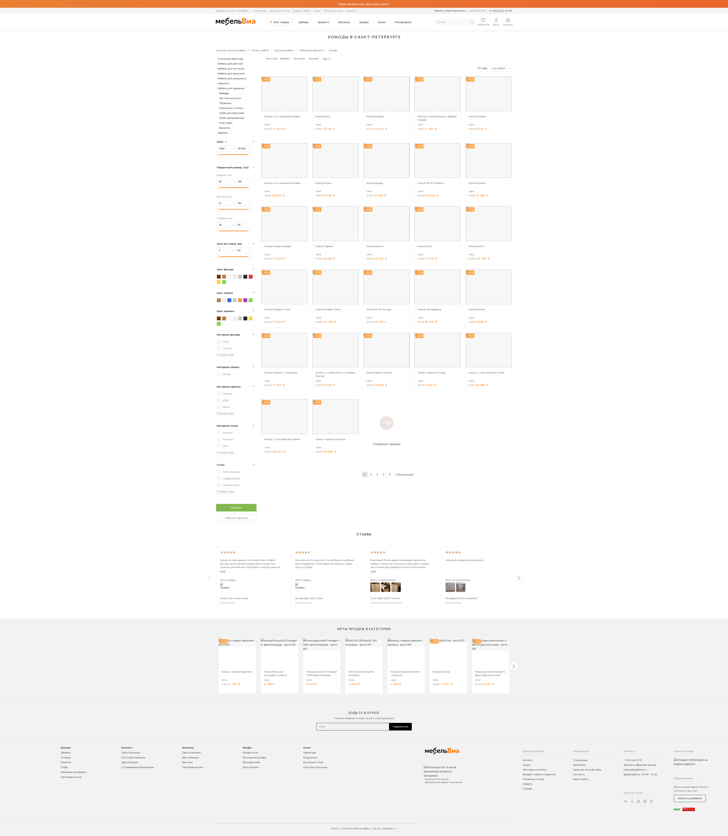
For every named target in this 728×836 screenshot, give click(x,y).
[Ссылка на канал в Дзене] (645, 801)
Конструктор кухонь (315, 767)
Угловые (66, 757)
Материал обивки (228, 367)
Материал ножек (227, 425)
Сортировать (499, 68)
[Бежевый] (235, 277)
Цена (223, 141)
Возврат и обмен (302, 10)
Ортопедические (71, 777)
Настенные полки (230, 98)
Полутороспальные (133, 757)
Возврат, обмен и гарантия (539, 774)
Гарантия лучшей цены (587, 769)
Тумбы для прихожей (231, 113)
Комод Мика (227, 602)
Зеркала (223, 132)
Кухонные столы (313, 762)
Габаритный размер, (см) (233, 167)
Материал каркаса (228, 386)
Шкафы (364, 22)
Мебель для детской (230, 63)
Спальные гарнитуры (230, 58)
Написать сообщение (690, 798)
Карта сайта (580, 779)
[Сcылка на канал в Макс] (638, 801)
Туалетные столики (231, 108)
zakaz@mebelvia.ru (635, 769)
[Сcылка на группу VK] (626, 801)
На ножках (299, 58)
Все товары (281, 22)
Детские (187, 762)
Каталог (528, 760)
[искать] (471, 22)
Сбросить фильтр (236, 518)
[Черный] (245, 277)
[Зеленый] (224, 282)
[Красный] (251, 277)
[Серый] (240, 277)
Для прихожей (251, 762)
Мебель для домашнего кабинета (232, 81)
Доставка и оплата (280, 10)
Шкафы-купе (250, 752)
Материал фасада (228, 334)
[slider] (218, 154)
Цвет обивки (225, 293)
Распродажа (403, 22)
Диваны (303, 22)
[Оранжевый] (240, 300)
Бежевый (284, 58)
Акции (317, 10)
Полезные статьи (333, 10)
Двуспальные (129, 762)
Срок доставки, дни (229, 243)
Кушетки (66, 762)
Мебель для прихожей (231, 73)
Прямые (65, 752)
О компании (260, 10)
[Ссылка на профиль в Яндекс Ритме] (651, 801)
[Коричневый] (224, 277)
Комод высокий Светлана (386, 602)
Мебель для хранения (231, 88)
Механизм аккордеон (74, 772)
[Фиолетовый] (245, 300)
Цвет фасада (225, 269)
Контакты (351, 10)
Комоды (224, 93)
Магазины (579, 765)
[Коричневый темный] (219, 277)
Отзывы (527, 788)
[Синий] (229, 300)
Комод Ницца (303, 602)
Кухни (381, 22)
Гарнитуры (309, 752)
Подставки (225, 122)
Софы (64, 767)
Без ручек (314, 58)
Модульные (310, 757)
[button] (284, 109)
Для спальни (251, 767)
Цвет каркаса (225, 311)
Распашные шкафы (254, 757)
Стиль (221, 464)
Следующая (404, 474)
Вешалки (224, 127)
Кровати (323, 22)
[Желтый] (219, 282)
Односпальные (130, 752)
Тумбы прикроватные (231, 118)
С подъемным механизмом (137, 767)
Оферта (527, 784)
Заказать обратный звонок (449, 10)
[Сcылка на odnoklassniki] (632, 801)
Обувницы (225, 103)
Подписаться (400, 726)
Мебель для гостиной (231, 68)
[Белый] (229, 277)
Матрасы (344, 22)
